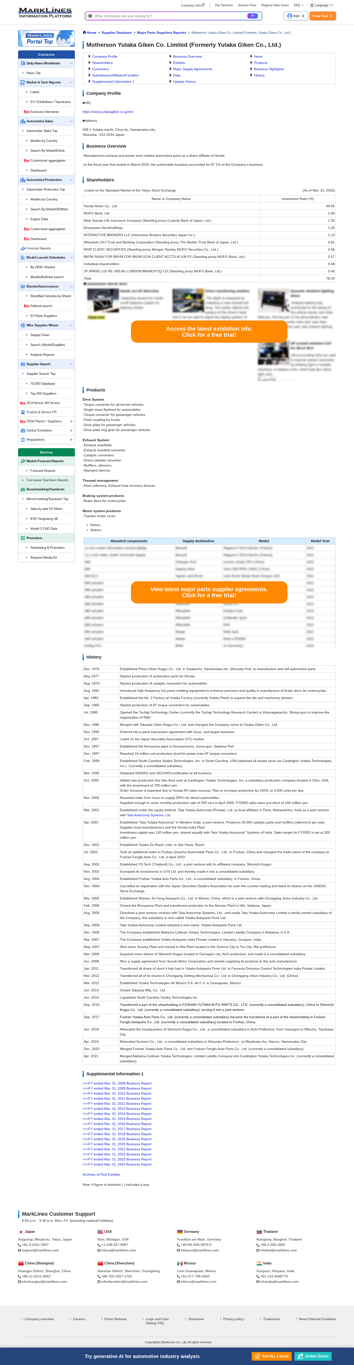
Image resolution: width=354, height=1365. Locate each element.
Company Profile (105, 56)
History (259, 75)
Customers (100, 69)
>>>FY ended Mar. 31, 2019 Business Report (117, 1139)
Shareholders (102, 63)
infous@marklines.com (118, 1250)
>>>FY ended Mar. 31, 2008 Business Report (117, 1083)
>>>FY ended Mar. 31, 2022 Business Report (117, 1154)
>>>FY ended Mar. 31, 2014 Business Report (117, 1114)
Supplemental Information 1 (113, 81)
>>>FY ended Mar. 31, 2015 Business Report (117, 1119)
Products (261, 63)
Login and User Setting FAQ (157, 1321)
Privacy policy (233, 1319)
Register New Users (275, 5)
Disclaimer (196, 1319)
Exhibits (179, 63)
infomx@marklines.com (198, 1281)
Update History (184, 81)
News (258, 56)
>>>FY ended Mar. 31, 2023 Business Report (117, 1159)
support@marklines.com (40, 1250)
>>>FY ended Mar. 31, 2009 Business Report (117, 1088)
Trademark (271, 1319)
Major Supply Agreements (192, 69)
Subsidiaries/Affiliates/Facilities (115, 75)
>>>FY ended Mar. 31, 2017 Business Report (117, 1129)
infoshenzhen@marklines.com (124, 1281)
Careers (79, 1319)
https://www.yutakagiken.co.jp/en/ (108, 112)
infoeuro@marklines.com (200, 1250)
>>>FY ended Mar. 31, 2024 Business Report (117, 1164)
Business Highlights (269, 69)
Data (176, 75)
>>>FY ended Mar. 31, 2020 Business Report (117, 1144)
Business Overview (187, 56)
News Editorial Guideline (317, 1319)
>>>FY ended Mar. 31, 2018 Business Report (117, 1134)
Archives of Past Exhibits (101, 1174)
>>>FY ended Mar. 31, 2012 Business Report (117, 1103)
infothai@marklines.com (278, 1250)
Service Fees (247, 5)
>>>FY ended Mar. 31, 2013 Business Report (117, 1109)
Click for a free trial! (209, 332)
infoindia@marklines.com (279, 1281)
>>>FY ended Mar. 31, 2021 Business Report (117, 1149)
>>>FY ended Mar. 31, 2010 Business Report (117, 1093)
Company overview (39, 1319)
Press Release (116, 1319)
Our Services (224, 5)
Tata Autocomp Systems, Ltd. (149, 815)
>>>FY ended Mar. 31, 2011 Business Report (117, 1098)
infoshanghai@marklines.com (44, 1281)
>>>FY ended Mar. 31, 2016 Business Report (117, 1124)
